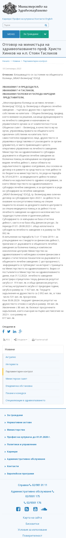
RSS (8, 339)
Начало (6, 61)
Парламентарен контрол (35, 61)
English (49, 18)
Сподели (21, 339)
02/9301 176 (33, 502)
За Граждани (30, 33)
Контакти (40, 18)
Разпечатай (41, 339)
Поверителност (32, 535)
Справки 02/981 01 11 (32, 485)
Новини (16, 61)
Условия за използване (32, 529)
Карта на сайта (32, 517)
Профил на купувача (23, 18)
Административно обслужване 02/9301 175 (31, 494)
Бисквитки (32, 523)
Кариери (6, 18)
